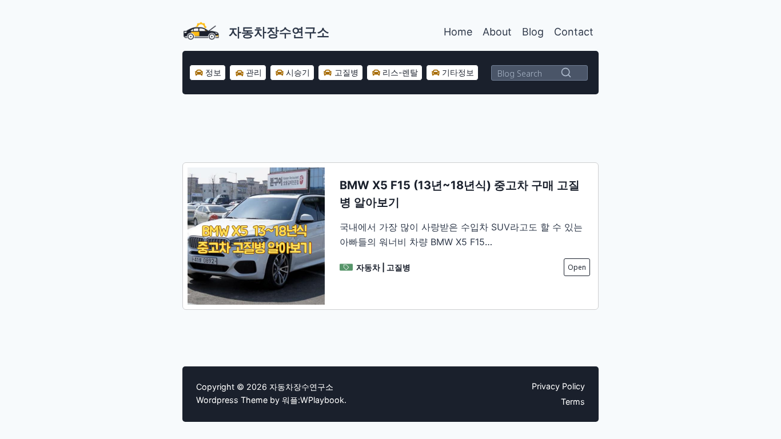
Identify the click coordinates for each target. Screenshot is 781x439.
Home (458, 32)
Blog (533, 32)
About (497, 32)
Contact (573, 32)
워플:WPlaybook (313, 400)
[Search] (566, 72)
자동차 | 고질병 (383, 267)
